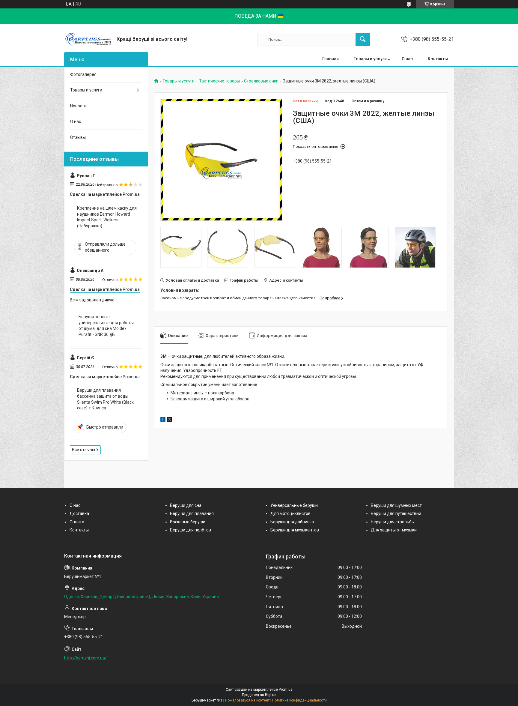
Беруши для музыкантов (294, 530)
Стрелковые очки (261, 81)
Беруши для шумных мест (396, 505)
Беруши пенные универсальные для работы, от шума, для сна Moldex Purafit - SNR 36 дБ (107, 325)
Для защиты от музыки (394, 530)
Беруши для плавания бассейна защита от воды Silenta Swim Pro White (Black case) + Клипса (105, 399)
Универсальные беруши (294, 505)
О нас (407, 58)
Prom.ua (286, 689)
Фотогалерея (83, 74)
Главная (330, 58)
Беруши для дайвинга (292, 521)
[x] (169, 420)
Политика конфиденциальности (299, 700)
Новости (78, 105)
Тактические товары (219, 81)
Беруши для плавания (192, 513)
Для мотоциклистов (290, 513)
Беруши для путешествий (396, 513)
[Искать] (363, 39)
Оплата (77, 521)
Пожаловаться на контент (247, 700)
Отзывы (78, 137)
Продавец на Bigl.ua (259, 695)
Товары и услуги (370, 58)
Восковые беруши (187, 521)
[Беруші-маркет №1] (88, 39)
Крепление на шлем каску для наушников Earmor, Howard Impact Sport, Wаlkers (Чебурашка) (107, 217)
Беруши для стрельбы (393, 521)
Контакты (438, 58)
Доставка (79, 513)
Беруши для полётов (190, 530)
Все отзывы (83, 449)
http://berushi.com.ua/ (85, 658)
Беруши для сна (185, 505)
